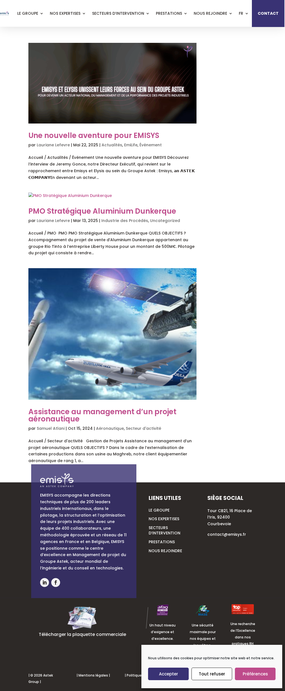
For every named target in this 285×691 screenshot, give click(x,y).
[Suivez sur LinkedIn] (44, 582)
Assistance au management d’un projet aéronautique (102, 415)
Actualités (112, 145)
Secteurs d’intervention (118, 13)
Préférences (255, 674)
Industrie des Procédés (124, 220)
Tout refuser (212, 674)
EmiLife (130, 145)
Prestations (169, 13)
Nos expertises (65, 13)
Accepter (168, 674)
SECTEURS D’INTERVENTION (164, 530)
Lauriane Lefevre (53, 145)
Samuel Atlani (51, 428)
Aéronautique (110, 428)
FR (241, 13)
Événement (150, 145)
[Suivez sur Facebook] (55, 582)
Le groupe (159, 510)
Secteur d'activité (143, 428)
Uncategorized (165, 220)
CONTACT (268, 13)
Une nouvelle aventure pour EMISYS (93, 135)
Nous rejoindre (210, 13)
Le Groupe (27, 13)
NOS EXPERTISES (164, 519)
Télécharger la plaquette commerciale (82, 634)
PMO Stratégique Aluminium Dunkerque (102, 211)
